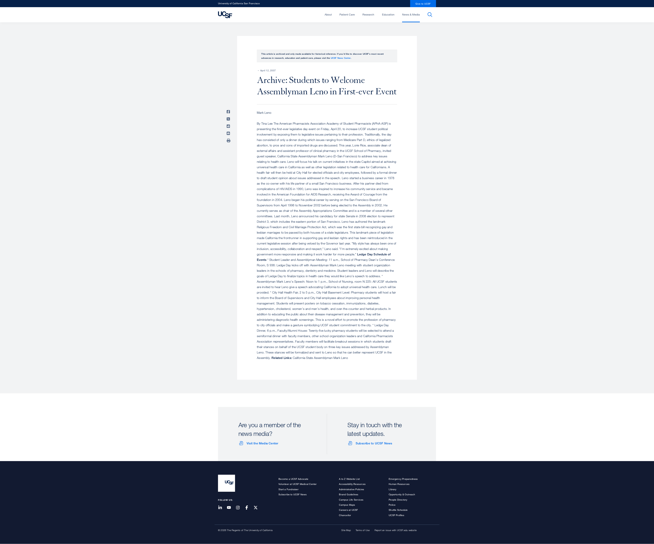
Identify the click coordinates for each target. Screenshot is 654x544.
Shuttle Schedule (398, 509)
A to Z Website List (349, 478)
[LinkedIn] (222, 508)
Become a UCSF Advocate (293, 478)
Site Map (346, 530)
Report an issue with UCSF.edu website (396, 530)
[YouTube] (231, 508)
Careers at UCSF (348, 509)
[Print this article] (229, 141)
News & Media (411, 14)
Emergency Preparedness (403, 478)
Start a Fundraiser (288, 489)
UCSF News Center (341, 58)
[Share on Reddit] (229, 126)
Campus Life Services (351, 499)
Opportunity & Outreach (402, 494)
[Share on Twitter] (229, 119)
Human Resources (399, 484)
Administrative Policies (351, 489)
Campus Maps (347, 504)
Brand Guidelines (348, 494)
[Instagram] (240, 508)
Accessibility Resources (352, 484)
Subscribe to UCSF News (374, 443)
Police (392, 504)
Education (388, 14)
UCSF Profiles (396, 515)
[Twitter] (258, 508)
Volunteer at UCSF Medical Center (297, 484)
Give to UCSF (423, 3)
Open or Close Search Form (429, 14)
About (328, 14)
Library (392, 489)
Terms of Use (363, 530)
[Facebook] (249, 508)
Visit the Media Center (262, 443)
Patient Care (347, 14)
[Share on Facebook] (229, 112)
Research (368, 14)
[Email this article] (229, 133)
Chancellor (345, 515)
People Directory (398, 499)
